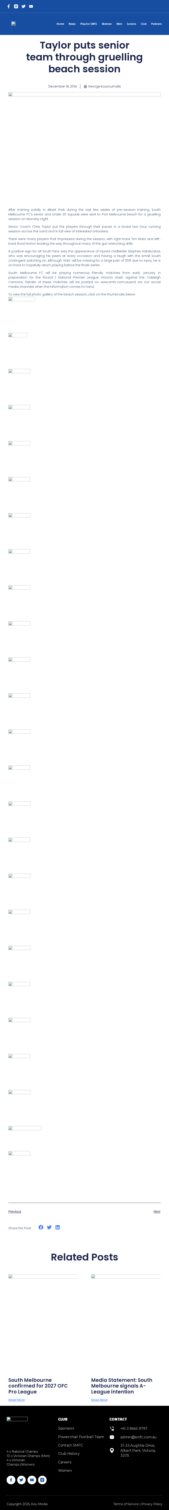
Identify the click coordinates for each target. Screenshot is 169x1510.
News (72, 24)
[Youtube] (32, 1480)
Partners (156, 24)
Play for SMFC (88, 24)
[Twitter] (24, 6)
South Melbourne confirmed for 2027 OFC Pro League (38, 1386)
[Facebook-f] (9, 6)
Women (107, 24)
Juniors (131, 24)
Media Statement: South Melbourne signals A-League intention (121, 1386)
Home (60, 24)
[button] (40, 1227)
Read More (16, 1399)
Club (144, 24)
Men (119, 24)
